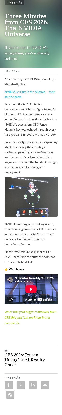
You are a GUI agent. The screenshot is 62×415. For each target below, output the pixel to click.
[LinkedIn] (33, 385)
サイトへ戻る (16, 2)
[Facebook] (9, 385)
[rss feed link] (10, 395)
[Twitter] (21, 385)
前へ (7, 350)
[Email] (45, 385)
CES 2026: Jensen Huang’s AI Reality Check (25, 360)
